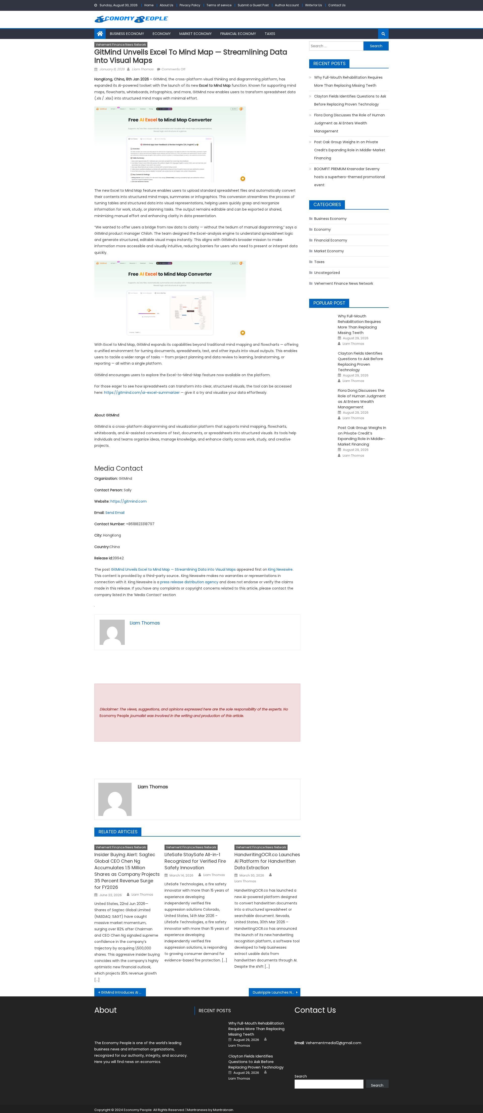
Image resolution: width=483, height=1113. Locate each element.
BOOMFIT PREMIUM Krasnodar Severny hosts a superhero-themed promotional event (349, 176)
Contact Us (337, 5)
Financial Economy (238, 33)
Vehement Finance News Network (121, 44)
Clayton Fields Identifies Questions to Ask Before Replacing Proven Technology (350, 100)
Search (301, 1076)
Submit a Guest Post (253, 5)
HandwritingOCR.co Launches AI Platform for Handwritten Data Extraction (267, 861)
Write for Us (313, 5)
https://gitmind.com (128, 501)
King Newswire (280, 569)
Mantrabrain (223, 1109)
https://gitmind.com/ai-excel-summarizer (141, 392)
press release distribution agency (189, 582)
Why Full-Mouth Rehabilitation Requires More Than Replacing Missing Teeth (348, 81)
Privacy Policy (190, 5)
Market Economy (195, 33)
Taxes (270, 33)
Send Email (115, 512)
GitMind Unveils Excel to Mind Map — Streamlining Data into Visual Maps (173, 569)
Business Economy (127, 33)
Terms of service (219, 5)
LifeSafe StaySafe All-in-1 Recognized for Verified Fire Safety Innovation (195, 861)
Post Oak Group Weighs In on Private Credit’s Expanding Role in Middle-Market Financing (349, 150)
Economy (162, 33)
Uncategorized (327, 272)
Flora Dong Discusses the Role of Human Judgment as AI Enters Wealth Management (349, 123)
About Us (166, 5)
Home (148, 5)
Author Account (287, 5)
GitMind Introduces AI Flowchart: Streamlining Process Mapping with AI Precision (123, 992)
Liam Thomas (142, 69)
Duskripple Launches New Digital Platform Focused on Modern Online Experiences (276, 992)
